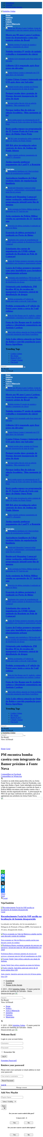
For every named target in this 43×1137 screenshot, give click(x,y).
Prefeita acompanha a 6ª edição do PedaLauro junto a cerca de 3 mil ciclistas (23, 308)
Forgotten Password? (9, 1061)
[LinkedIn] (21, 879)
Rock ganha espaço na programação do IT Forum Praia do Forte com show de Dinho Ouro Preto (24, 131)
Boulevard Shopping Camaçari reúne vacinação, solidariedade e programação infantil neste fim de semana (22, 200)
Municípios (10, 169)
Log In (3, 1085)
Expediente (10, 3)
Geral (8, 749)
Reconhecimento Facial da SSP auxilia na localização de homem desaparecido (21, 917)
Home (8, 15)
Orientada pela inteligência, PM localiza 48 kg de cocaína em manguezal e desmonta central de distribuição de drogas (22, 290)
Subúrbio (9, 17)
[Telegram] (21, 887)
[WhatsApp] (21, 872)
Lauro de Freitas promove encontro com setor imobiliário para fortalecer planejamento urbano (23, 270)
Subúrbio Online (19, 989)
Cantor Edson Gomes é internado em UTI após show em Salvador (24, 80)
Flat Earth (14, 362)
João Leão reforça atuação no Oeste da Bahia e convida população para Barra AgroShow (23, 341)
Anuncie (9, 5)
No (29, 1123)
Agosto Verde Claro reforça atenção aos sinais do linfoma (20, 965)
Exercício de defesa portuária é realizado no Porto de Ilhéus (21, 233)
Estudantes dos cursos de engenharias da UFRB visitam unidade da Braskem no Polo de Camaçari (21, 252)
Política (9, 20)
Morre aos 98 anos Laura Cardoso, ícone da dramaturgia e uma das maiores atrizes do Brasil (23, 37)
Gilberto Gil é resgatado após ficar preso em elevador (22, 66)
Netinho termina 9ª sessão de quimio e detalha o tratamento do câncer (23, 52)
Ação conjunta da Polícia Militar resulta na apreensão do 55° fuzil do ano (23, 218)
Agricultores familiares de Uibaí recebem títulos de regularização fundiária (21, 181)
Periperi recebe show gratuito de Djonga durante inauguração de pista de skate (21, 96)
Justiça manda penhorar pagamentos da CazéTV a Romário (23, 163)
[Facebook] (21, 876)
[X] (21, 883)
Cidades (9, 22)
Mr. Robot (14, 356)
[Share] (21, 891)
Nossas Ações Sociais (14, 7)
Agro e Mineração (13, 24)
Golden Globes (16, 354)
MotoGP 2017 (16, 358)
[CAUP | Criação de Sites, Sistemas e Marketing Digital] (16, 994)
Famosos (9, 26)
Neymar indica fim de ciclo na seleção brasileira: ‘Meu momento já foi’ (23, 112)
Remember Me (9, 1052)
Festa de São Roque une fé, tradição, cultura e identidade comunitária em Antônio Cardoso (23, 325)
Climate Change (17, 360)
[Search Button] (24, 726)
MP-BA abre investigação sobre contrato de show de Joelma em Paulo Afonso (21, 148)
